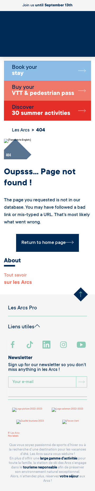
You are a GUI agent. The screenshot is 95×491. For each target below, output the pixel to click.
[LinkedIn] (47, 345)
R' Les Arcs (14, 433)
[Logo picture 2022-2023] (27, 410)
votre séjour (69, 476)
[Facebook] (13, 345)
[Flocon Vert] (70, 422)
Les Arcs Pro (22, 308)
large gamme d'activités (58, 459)
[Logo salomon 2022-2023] (67, 410)
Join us (47, 5)
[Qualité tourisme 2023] (30, 422)
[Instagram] (64, 345)
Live (2, 52)
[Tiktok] (30, 345)
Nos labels (13, 436)
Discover (41, 110)
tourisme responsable (40, 467)
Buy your (43, 90)
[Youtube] (82, 345)
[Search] (1, 49)
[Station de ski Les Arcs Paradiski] (47, 32)
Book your (24, 70)
